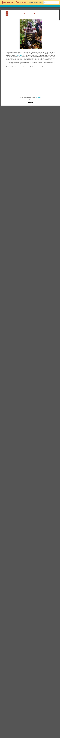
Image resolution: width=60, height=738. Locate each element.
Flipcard (7, 6)
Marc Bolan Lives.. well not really (30, 14)
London (32, 99)
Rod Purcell (38, 97)
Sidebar (21, 6)
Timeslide (32, 6)
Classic (2, 6)
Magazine (12, 6)
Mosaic (17, 6)
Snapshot (26, 6)
